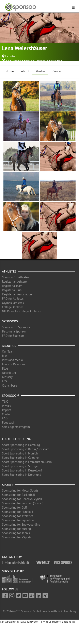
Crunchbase (9, 385)
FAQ (4, 418)
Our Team (8, 351)
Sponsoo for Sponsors (16, 327)
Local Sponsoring (16, 439)
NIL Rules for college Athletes (21, 311)
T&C (5, 401)
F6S (4, 381)
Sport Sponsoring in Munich (20, 453)
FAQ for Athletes (12, 298)
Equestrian (38, 61)
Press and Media (12, 360)
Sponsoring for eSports (16, 537)
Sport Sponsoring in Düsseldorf (22, 470)
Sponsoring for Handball (17, 512)
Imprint (6, 410)
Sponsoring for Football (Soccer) (22, 503)
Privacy (6, 406)
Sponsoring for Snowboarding (21, 524)
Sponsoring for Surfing (16, 529)
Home (9, 71)
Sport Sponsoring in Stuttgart (21, 466)
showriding (55, 61)
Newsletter (9, 373)
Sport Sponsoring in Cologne (20, 458)
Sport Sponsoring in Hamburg (21, 445)
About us (9, 346)
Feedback (8, 422)
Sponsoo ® (10, 395)
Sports (7, 485)
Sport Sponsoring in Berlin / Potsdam (25, 449)
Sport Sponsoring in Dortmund (21, 475)
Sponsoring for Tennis (16, 533)
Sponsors (10, 321)
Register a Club (11, 290)
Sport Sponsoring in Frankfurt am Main (27, 462)
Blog (5, 368)
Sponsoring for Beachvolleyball (22, 499)
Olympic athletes (13, 303)
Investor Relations (13, 364)
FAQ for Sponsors (13, 336)
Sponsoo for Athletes (15, 277)
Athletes (9, 271)
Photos (40, 71)
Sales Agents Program (16, 427)
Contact (57, 71)
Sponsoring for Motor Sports (20, 490)
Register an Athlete (14, 281)
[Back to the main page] (37, 7)
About (25, 71)
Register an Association (17, 294)
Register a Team (12, 286)
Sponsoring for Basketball (18, 495)
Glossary (7, 377)
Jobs (4, 356)
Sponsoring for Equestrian (18, 520)
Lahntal (10, 56)
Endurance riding (18, 61)
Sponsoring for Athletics (17, 516)
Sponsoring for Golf (14, 507)
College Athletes (12, 307)
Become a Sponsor (14, 331)
